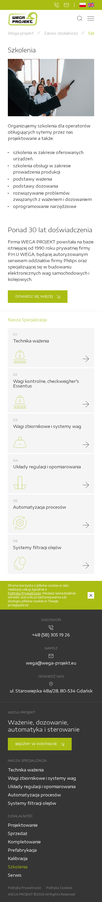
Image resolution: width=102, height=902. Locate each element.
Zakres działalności (61, 33)
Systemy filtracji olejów (32, 803)
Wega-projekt (21, 33)
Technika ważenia (26, 769)
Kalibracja (17, 858)
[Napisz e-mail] (66, 5)
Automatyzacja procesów (34, 794)
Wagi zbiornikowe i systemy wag (42, 778)
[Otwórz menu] (90, 18)
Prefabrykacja (22, 850)
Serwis (14, 875)
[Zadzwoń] (56, 5)
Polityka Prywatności (24, 888)
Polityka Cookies (59, 888)
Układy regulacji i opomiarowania (42, 786)
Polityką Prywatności (24, 593)
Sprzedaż (17, 833)
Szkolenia (17, 866)
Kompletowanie (24, 841)
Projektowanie (23, 825)
